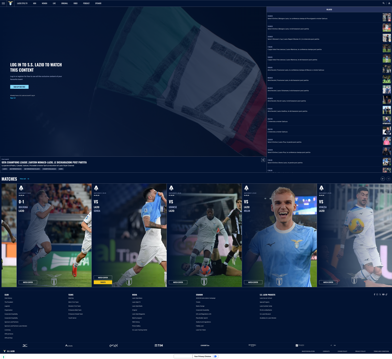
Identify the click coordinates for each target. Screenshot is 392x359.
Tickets (103, 282)
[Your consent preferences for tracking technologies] (4, 357)
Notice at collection (183, 356)
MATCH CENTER (28, 282)
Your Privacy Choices (202, 356)
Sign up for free (19, 87)
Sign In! (13, 98)
